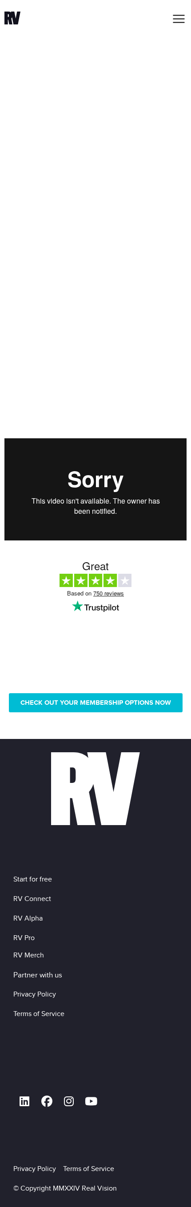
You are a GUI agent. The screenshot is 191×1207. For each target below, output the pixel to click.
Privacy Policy (36, 994)
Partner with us (37, 974)
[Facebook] (47, 1101)
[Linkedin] (24, 1101)
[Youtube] (91, 1101)
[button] (179, 19)
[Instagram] (69, 1101)
